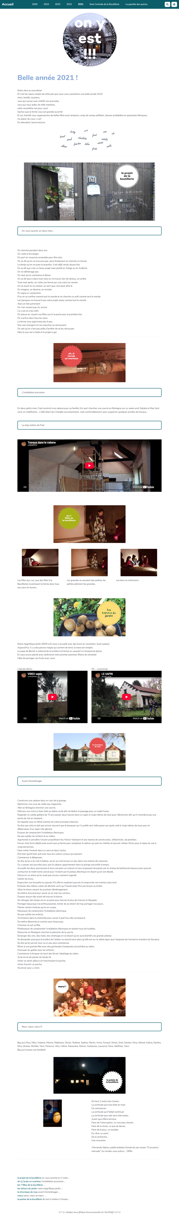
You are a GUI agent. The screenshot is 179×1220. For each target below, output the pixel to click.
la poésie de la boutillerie (29, 1199)
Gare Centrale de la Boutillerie (104, 4)
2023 (57, 4)
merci (20, 1195)
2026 (34, 4)
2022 (69, 4)
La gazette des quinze (136, 4)
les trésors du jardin (27, 1188)
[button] (174, 4)
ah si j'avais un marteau (29, 1181)
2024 (46, 4)
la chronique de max (27, 1192)
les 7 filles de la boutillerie (30, 1184)
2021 (80, 4)
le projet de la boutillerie (29, 1177)
